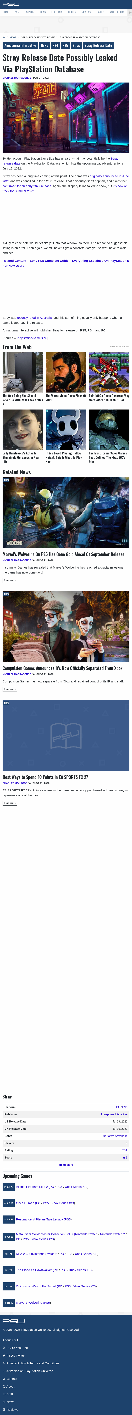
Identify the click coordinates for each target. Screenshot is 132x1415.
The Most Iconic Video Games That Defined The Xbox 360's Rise (108, 457)
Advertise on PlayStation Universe (29, 1371)
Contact (11, 1379)
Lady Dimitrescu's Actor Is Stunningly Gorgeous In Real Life (21, 457)
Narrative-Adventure (115, 1136)
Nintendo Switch (86, 1234)
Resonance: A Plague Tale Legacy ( (40, 1219)
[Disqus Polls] (66, 857)
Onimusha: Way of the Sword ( (37, 1286)
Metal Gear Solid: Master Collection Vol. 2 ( (45, 1234)
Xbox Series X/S (76, 1187)
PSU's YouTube (17, 1348)
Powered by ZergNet (119, 347)
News (43, 12)
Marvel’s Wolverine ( (30, 1302)
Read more (10, 580)
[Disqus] (66, 947)
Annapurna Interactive (20, 45)
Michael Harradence (17, 77)
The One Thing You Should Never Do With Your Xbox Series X (23, 400)
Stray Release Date (98, 45)
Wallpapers (117, 12)
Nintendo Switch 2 (112, 1234)
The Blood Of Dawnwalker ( (35, 1270)
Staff (9, 1394)
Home (6, 12)
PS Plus (29, 12)
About (10, 1386)
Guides (72, 12)
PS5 (16, 12)
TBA (125, 1150)
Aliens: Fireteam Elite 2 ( (33, 1187)
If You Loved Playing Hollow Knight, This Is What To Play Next (64, 457)
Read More (66, 1164)
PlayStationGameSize (32, 338)
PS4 (55, 45)
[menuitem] (6, 12)
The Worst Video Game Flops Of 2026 (66, 398)
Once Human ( (26, 1203)
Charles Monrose (15, 783)
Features (57, 12)
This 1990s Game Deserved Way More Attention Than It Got (109, 398)
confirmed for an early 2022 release (27, 186)
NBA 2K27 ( (24, 1254)
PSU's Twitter (15, 1355)
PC (118, 1107)
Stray (76, 45)
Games (100, 12)
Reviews (86, 12)
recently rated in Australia (34, 317)
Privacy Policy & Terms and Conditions (32, 1363)
